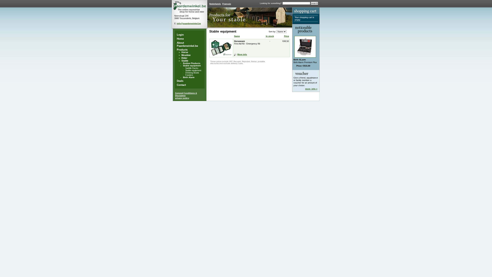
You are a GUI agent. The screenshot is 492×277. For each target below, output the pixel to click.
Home (180, 38)
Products (182, 49)
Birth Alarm (188, 77)
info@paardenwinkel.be (189, 23)
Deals (180, 80)
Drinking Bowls (192, 73)
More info (242, 54)
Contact (181, 84)
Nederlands (215, 4)
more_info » (311, 89)
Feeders (189, 75)
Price (286, 36)
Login (180, 34)
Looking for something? (271, 3)
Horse (184, 52)
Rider (184, 58)
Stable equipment (192, 65)
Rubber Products (191, 63)
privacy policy (182, 98)
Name (237, 36)
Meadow (185, 55)
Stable (184, 60)
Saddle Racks (191, 68)
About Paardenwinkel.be (187, 44)
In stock (270, 36)
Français (226, 4)
